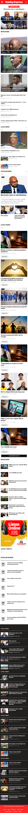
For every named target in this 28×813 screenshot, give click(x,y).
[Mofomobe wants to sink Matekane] (14, 184)
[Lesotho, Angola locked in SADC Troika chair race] (4, 729)
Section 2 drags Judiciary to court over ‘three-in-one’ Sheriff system (13, 89)
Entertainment (8, 811)
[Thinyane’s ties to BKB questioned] (4, 710)
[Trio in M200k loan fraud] (14, 436)
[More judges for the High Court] (4, 158)
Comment (15, 811)
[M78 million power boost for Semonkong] (14, 45)
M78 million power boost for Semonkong (14, 50)
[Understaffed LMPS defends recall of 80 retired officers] (20, 210)
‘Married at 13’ (11, 586)
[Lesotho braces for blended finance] (14, 64)
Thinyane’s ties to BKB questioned (9, 109)
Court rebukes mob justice (14, 578)
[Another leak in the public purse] (4, 721)
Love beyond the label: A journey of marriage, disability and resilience (12, 279)
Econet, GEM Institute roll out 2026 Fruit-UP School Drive (7, 17)
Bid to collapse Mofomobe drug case (12, 392)
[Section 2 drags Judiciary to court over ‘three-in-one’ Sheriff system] (14, 83)
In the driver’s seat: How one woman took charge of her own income (17, 506)
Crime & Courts (20, 809)
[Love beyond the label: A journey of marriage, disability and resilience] (14, 268)
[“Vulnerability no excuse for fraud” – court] (14, 353)
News (3, 177)
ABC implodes (4, 215)
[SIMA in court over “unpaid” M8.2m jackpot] (14, 408)
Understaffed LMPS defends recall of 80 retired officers (19, 217)
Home (4, 809)
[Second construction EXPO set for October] (14, 325)
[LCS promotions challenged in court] (14, 140)
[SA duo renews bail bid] (4, 166)
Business (13, 809)
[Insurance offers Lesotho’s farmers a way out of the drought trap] (4, 498)
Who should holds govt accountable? (16, 594)
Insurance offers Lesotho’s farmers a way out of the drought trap (17, 498)
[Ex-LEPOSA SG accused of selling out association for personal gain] (4, 490)
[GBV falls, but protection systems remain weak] (4, 482)
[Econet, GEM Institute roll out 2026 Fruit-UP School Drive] (4, 666)
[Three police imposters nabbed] (4, 658)
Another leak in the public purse (9, 115)
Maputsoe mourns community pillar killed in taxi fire (18, 692)
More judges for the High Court (17, 156)
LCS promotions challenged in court (10, 150)
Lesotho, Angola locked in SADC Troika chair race (14, 120)
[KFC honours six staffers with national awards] (4, 514)
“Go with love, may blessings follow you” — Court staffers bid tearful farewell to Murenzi (17, 702)
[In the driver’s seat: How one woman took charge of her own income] (4, 506)
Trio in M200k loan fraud (8, 447)
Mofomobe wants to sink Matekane (14, 9)
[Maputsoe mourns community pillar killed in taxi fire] (4, 693)
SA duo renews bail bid (15, 164)
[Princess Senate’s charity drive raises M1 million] (14, 296)
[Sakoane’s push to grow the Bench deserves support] (4, 772)
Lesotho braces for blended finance (12, 71)
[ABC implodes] (7, 210)
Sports (20, 811)
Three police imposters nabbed (17, 657)
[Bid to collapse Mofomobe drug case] (14, 381)
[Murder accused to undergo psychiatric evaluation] (14, 239)
